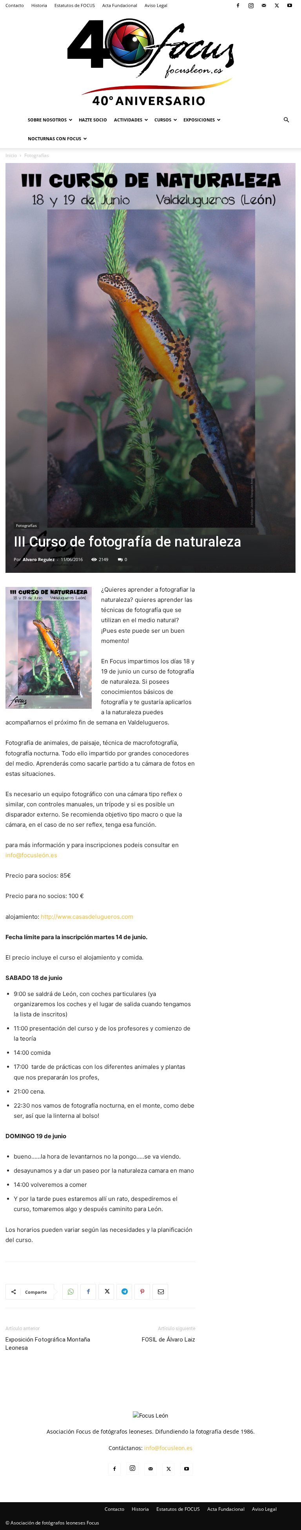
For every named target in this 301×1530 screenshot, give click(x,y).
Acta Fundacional (119, 5)
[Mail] (264, 5)
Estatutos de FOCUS (74, 5)
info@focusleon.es (168, 1448)
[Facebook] (238, 5)
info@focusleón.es (31, 855)
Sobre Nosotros (47, 120)
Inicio (11, 155)
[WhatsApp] (70, 1292)
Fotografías (26, 525)
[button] (286, 120)
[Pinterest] (142, 1292)
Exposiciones (199, 120)
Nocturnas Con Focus (54, 138)
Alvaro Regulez (38, 559)
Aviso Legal (156, 5)
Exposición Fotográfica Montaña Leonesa (47, 1343)
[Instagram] (251, 5)
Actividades (128, 120)
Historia (39, 5)
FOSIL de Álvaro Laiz (168, 1339)
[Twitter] (277, 5)
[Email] (160, 1292)
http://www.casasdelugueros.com (87, 916)
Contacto (14, 5)
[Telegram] (124, 1292)
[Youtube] (290, 5)
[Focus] (150, 60)
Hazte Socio (93, 120)
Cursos (162, 120)
